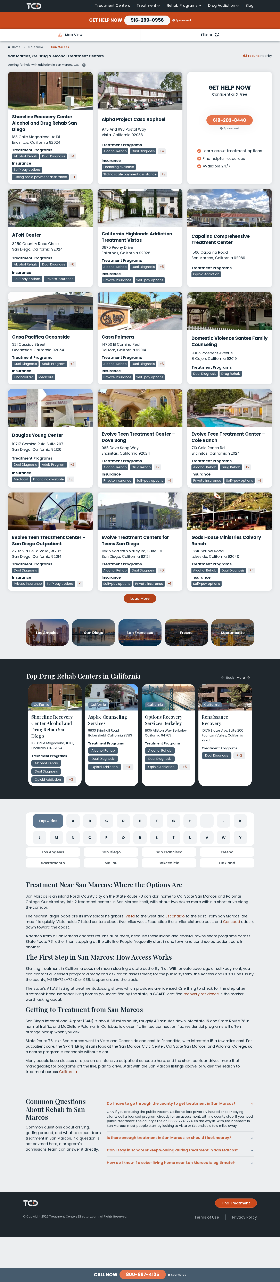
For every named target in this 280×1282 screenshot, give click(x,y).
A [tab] (73, 820)
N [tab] (73, 837)
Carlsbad (231, 921)
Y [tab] (240, 837)
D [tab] (123, 820)
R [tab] (140, 837)
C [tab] (106, 820)
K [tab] (240, 820)
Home (16, 47)
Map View (74, 34)
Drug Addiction (221, 5)
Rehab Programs (182, 5)
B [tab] (90, 820)
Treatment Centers (112, 5)
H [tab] (190, 820)
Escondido (175, 916)
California (35, 47)
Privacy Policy (244, 1217)
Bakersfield (169, 862)
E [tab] (140, 820)
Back (229, 677)
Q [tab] (123, 837)
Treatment (146, 5)
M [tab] (56, 837)
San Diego (111, 852)
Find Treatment (236, 1203)
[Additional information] (84, 64)
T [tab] (173, 837)
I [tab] (206, 820)
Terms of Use (207, 1217)
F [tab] (157, 820)
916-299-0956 (147, 20)
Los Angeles (53, 852)
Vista (130, 916)
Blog (250, 5)
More (241, 677)
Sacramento (53, 862)
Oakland (227, 862)
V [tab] (207, 837)
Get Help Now (105, 20)
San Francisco (169, 852)
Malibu (111, 862)
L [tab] (39, 837)
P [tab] (106, 837)
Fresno (227, 852)
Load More (140, 598)
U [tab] (190, 837)
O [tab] (89, 837)
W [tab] (223, 837)
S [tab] (157, 837)
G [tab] (173, 820)
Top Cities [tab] (48, 820)
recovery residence (201, 993)
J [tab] (223, 820)
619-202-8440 (229, 120)
